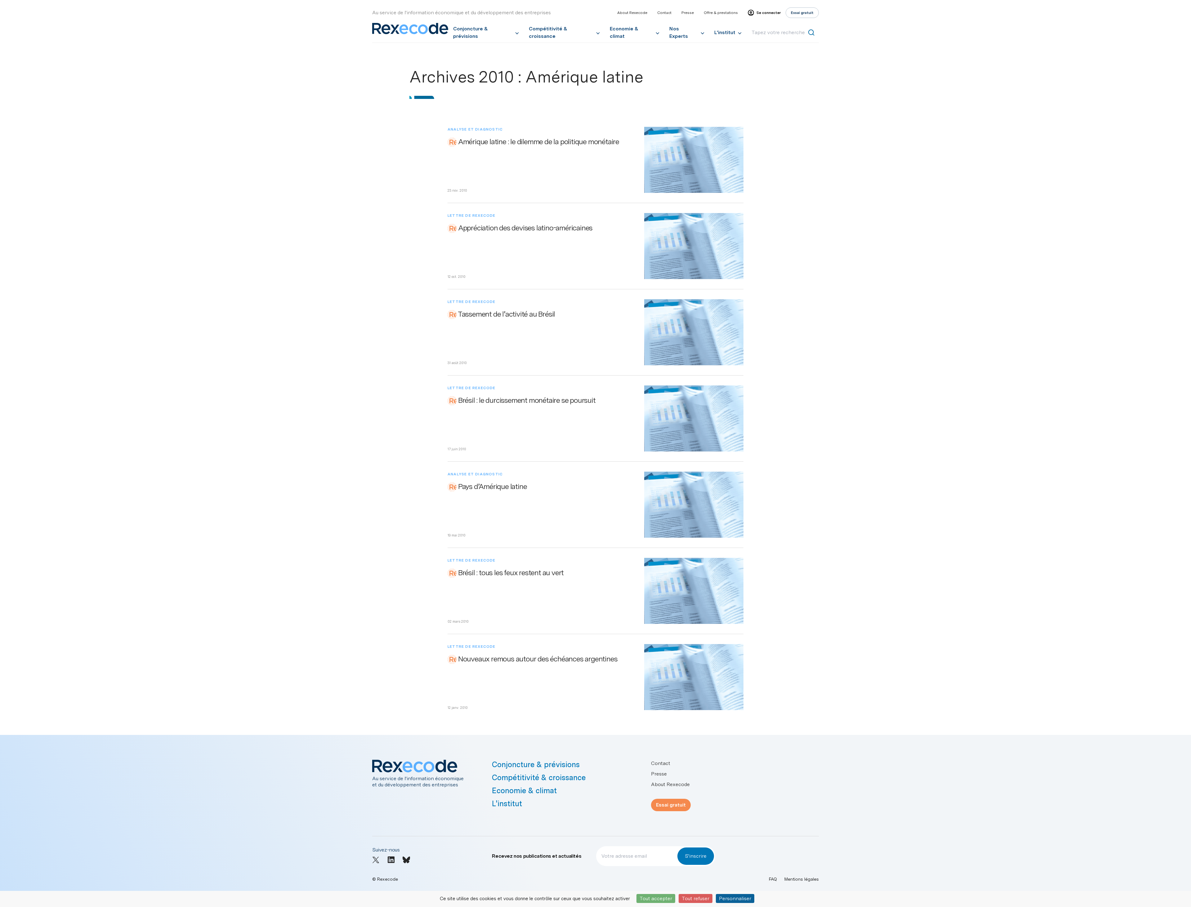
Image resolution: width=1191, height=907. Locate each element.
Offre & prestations (721, 13)
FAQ (773, 879)
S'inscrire (696, 856)
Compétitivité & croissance (548, 32)
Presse (687, 13)
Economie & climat (624, 32)
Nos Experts (678, 32)
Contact (664, 13)
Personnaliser (735, 898)
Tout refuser (695, 898)
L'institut (724, 32)
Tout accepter (656, 898)
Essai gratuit (671, 805)
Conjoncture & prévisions (470, 32)
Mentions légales (801, 879)
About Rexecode (632, 13)
